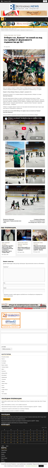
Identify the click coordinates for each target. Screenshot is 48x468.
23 (17, 439)
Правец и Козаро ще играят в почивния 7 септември (13, 410)
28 (4, 442)
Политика (4, 379)
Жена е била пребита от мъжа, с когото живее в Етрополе (24, 249)
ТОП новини (18, 35)
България (4, 363)
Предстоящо (7, 242)
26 (37, 439)
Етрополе (26, 242)
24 (24, 439)
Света (3, 385)
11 (30, 434)
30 (17, 442)
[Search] (46, 19)
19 (37, 437)
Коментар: (6, 266)
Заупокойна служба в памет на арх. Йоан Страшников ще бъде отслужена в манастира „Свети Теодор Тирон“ (7, 249)
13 (43, 434)
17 (24, 437)
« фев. (2, 446)
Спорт (15, 35)
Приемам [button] (41, 465)
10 (24, 434)
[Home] (2, 19)
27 (43, 439)
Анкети (3, 358)
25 (30, 439)
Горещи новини (5, 367)
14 (4, 437)
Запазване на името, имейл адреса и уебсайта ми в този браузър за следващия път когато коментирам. (23, 295)
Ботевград (6, 35)
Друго (3, 369)
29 (11, 442)
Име (4, 283)
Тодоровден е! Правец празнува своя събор (12, 221)
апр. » (7, 446)
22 (11, 439)
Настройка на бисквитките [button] (31, 465)
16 (17, 437)
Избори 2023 (4, 373)
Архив (4, 346)
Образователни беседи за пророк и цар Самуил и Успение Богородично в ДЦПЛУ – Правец (39, 247)
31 (24, 442)
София (3, 387)
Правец (3, 242)
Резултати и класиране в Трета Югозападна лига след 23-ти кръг (37, 221)
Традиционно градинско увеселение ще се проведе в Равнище (15, 408)
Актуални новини (21, 242)
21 (4, 439)
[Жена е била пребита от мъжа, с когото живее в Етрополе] (24, 235)
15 (11, 437)
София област (25, 244)
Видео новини (10, 35)
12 (37, 434)
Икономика (4, 375)
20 (43, 437)
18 (30, 437)
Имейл (4, 288)
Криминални (20, 244)
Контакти (3, 462)
